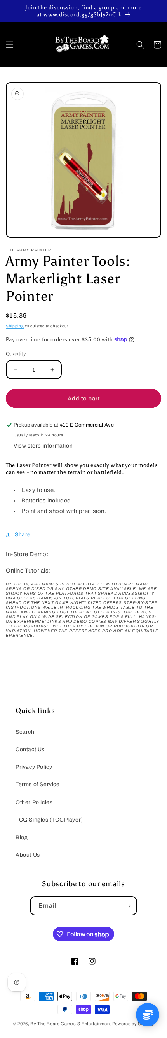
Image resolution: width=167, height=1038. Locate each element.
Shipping (15, 326)
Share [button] (23, 534)
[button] (9, 44)
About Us (28, 855)
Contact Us (30, 749)
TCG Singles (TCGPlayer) (49, 820)
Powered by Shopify (133, 1023)
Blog (22, 837)
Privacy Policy (34, 767)
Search (25, 732)
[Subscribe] (127, 905)
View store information (43, 446)
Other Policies (34, 802)
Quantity (16, 354)
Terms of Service (38, 784)
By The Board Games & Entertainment (70, 1023)
